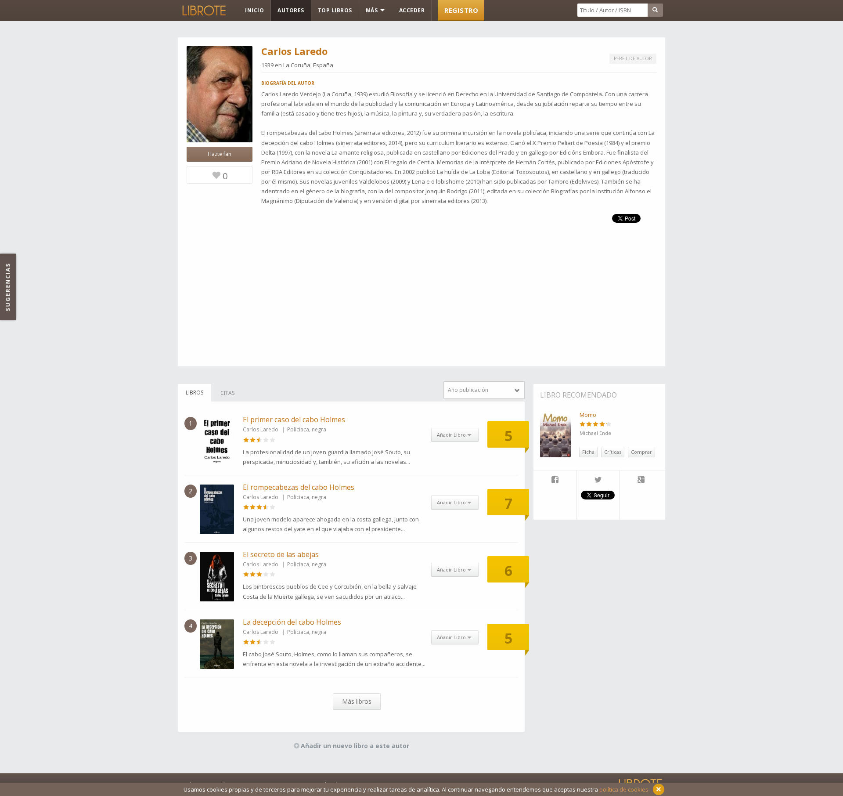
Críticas (612, 452)
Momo (588, 415)
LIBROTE (203, 10)
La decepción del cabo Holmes (292, 622)
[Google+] (641, 480)
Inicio (254, 10)
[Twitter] (597, 480)
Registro (461, 10)
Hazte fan (219, 154)
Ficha (588, 452)
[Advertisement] (421, 304)
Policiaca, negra (306, 429)
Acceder (412, 10)
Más (372, 10)
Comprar (641, 452)
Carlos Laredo (260, 429)
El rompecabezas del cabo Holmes (298, 487)
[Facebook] (554, 480)
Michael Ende (595, 433)
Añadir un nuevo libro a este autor (355, 746)
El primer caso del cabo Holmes (294, 419)
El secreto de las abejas (281, 554)
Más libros (356, 701)
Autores (290, 10)
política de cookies (623, 789)
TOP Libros (335, 10)
